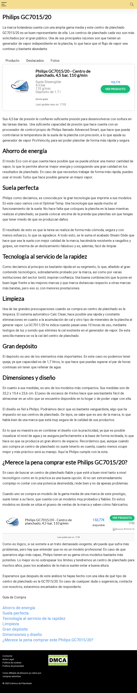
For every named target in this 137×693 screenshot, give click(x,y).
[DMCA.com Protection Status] (58, 656)
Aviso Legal (8, 659)
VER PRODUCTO (115, 89)
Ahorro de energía (19, 607)
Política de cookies (12, 662)
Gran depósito (15, 629)
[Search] (132, 4)
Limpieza (11, 624)
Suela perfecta (16, 613)
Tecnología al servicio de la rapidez (34, 618)
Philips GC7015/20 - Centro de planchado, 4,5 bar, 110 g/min (63, 73)
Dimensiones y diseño (22, 634)
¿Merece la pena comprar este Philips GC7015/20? (48, 640)
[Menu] (4, 4)
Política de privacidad (13, 666)
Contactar (7, 656)
